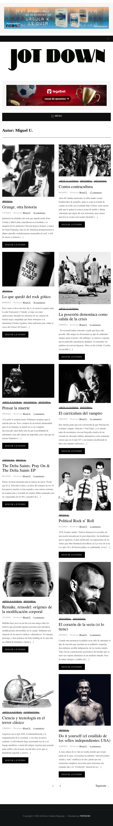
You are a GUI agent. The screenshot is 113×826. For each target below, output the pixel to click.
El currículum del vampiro (80, 413)
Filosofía (30, 402)
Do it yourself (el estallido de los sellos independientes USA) (84, 738)
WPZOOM (85, 815)
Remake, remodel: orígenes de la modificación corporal (27, 609)
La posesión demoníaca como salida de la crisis (83, 316)
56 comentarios (39, 302)
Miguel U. (27, 212)
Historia (86, 180)
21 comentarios (96, 419)
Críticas (8, 460)
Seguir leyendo (15, 244)
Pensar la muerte (16, 407)
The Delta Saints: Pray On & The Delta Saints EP (26, 468)
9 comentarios (38, 617)
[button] (56, 116)
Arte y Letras (68, 180)
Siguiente (101, 785)
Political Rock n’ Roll (76, 520)
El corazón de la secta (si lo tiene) (81, 626)
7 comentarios (38, 413)
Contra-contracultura (76, 186)
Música (7, 201)
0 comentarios (38, 476)
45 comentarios (39, 212)
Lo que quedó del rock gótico (26, 296)
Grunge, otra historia (19, 206)
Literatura (31, 712)
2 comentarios (95, 526)
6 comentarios (95, 324)
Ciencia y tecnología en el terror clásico (23, 720)
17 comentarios (96, 192)
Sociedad (100, 180)
